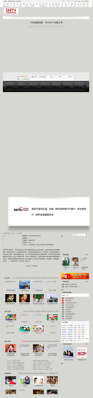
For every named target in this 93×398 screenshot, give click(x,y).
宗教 (83, 332)
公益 (43, 4)
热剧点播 (31, 373)
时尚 (59, 4)
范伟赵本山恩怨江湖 (38, 303)
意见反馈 (43, 76)
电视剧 (57, 6)
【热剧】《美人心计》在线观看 (41, 367)
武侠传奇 (70, 336)
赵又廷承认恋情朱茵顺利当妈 (24, 354)
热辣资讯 (40, 341)
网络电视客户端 (43, 6)
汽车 (50, 4)
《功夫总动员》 (25, 332)
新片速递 (45, 341)
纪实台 (13, 233)
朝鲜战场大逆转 (10, 290)
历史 (57, 278)
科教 (30, 4)
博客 (75, 4)
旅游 (53, 4)
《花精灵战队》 (25, 321)
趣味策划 (42, 373)
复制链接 (28, 265)
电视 (4, 6)
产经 (47, 4)
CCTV (79, 6)
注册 (79, 1)
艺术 (40, 4)
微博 (72, 4)
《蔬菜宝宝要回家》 (11, 332)
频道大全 (8, 6)
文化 (37, 4)
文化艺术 (64, 336)
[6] (23, 76)
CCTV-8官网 (48, 373)
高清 (50, 6)
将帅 (79, 325)
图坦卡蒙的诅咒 (10, 303)
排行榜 (35, 76)
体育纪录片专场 (48, 278)
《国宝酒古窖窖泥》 (84, 268)
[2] (21, 76)
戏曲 (24, 4)
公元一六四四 (52, 290)
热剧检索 (26, 373)
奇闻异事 (70, 332)
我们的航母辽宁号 (52, 303)
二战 (75, 325)
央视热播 (37, 311)
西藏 (71, 340)
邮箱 (84, 4)
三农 (62, 4)
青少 (34, 4)
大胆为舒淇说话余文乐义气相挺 (52, 354)
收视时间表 (31, 311)
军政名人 (64, 327)
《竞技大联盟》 (38, 332)
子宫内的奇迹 (38, 290)
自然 (75, 327)
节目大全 (20, 6)
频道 (84, 6)
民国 (75, 332)
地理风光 (64, 330)
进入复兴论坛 (51, 26)
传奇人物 (70, 327)
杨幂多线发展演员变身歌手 (11, 354)
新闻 (8, 4)
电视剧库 (37, 373)
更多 (86, 254)
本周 (63, 295)
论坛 (78, 4)
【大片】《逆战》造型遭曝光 (15, 365)
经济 (11, 4)
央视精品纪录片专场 (29, 278)
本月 (67, 295)
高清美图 (35, 341)
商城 (65, 4)
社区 (69, 4)
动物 (79, 336)
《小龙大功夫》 (52, 332)
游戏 (87, 4)
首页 (4, 4)
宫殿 (75, 330)
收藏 (70, 76)
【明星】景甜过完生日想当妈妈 (15, 367)
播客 (75, 6)
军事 (54, 278)
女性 (79, 334)
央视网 (5, 1)
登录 (75, 1)
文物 (67, 340)
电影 (54, 6)
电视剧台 (21, 373)
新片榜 (48, 311)
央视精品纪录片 (82, 359)
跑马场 (11, 385)
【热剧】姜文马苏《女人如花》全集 (42, 369)
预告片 (52, 311)
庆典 (63, 340)
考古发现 (70, 325)
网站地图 (18, 1)
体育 (14, 4)
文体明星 (64, 338)
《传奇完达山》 (75, 268)
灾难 (79, 327)
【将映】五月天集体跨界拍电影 (15, 369)
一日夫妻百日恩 (38, 385)
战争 (83, 336)
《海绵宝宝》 (11, 321)
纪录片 (62, 6)
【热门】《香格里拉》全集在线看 (41, 363)
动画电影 (43, 311)
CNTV (61, 26)
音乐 (27, 4)
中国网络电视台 (11, 1)
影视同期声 (55, 373)
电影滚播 (56, 341)
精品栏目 (50, 341)
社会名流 (70, 338)
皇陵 (79, 338)
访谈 (81, 4)
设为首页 (86, 1)
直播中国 (27, 6)
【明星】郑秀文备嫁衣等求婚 (40, 361)
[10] (26, 76)
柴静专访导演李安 (25, 303)
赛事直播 (32, 6)
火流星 (25, 385)
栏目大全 (15, 6)
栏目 (87, 6)
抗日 (75, 334)
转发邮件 (35, 265)
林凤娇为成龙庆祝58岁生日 (38, 354)
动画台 (25, 311)
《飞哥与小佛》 (38, 321)
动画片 (66, 6)
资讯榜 (57, 311)
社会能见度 (19, 233)
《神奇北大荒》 (66, 268)
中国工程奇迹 (25, 290)
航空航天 (70, 334)
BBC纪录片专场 (39, 278)
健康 (56, 4)
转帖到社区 (27, 79)
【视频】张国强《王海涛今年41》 (41, 365)
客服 (82, 1)
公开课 (70, 6)
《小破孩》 (52, 321)
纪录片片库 (20, 278)
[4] (22, 76)
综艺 (17, 4)
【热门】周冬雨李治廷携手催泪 (15, 363)
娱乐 (83, 327)
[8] (25, 76)
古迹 (87, 338)
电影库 (30, 341)
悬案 (83, 330)
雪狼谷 (52, 385)
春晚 (21, 4)
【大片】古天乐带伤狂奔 (13, 361)
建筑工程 (64, 334)
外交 (83, 334)
